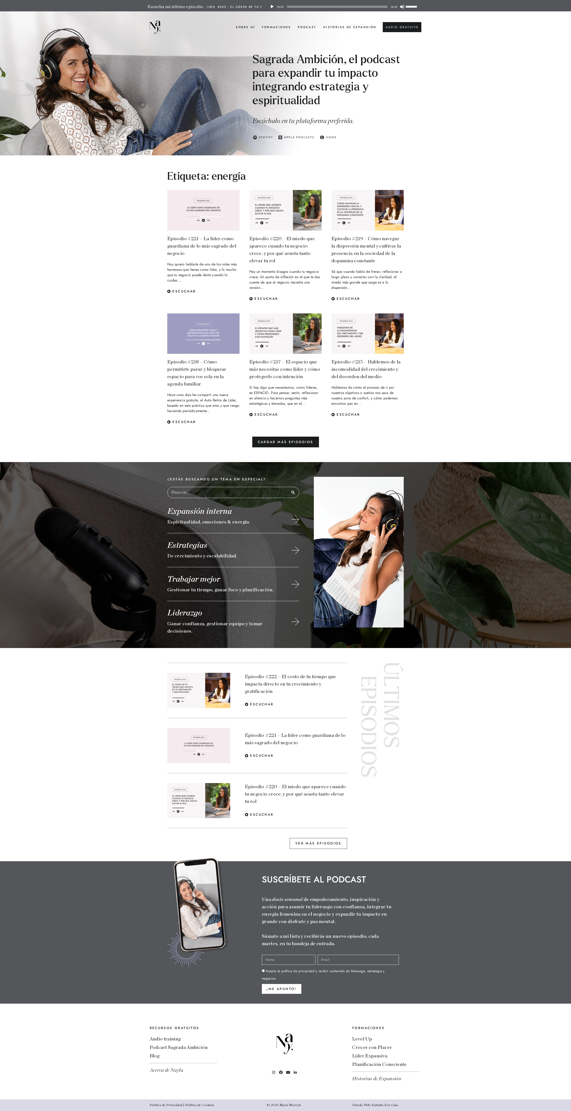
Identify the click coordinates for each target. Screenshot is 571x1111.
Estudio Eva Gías (385, 1105)
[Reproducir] (272, 6)
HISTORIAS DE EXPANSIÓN (350, 27)
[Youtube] (288, 1072)
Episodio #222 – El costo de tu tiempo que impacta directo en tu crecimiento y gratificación (290, 684)
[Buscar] (293, 492)
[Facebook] (281, 1072)
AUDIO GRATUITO (402, 27)
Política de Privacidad (166, 1105)
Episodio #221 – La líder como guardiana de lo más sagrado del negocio (201, 246)
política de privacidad (297, 971)
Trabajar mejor (193, 579)
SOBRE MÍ (245, 27)
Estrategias (187, 545)
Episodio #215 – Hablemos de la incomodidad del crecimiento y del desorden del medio (366, 369)
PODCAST (307, 27)
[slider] (412, 6)
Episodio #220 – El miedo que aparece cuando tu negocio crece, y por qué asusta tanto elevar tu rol (295, 794)
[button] (285, 442)
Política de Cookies (199, 1105)
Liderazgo (184, 613)
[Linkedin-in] (295, 1072)
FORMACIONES (276, 27)
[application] (343, 6)
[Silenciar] (402, 6)
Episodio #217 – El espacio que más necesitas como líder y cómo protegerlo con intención (284, 369)
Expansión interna (199, 511)
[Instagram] (273, 1072)
